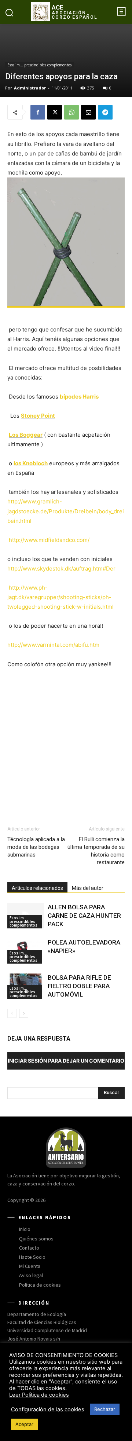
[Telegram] (105, 112)
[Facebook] (37, 112)
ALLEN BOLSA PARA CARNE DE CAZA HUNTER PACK (84, 915)
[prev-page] (11, 1013)
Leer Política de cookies (39, 1395)
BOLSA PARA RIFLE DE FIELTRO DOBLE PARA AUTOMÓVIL (79, 986)
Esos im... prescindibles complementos (39, 64)
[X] (54, 112)
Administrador (30, 88)
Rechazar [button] (104, 1409)
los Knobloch (31, 463)
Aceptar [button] (24, 1424)
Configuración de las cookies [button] (47, 1409)
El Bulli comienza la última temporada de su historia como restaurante (96, 851)
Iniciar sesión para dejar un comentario (66, 1060)
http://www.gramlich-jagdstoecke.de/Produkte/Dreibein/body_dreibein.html (65, 511)
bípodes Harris (79, 396)
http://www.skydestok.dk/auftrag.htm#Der (61, 568)
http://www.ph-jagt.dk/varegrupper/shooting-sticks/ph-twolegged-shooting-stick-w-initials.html (60, 597)
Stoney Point (38, 415)
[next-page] (23, 1013)
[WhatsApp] (71, 112)
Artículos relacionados (37, 888)
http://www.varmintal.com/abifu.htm (53, 644)
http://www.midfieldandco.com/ (49, 539)
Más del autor (87, 888)
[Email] (88, 112)
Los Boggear (26, 434)
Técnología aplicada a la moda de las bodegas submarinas (36, 847)
